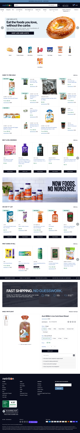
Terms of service (11, 424)
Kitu (19, 224)
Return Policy (40, 389)
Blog (3, 385)
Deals (21, 389)
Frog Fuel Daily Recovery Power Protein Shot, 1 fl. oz (39, 160)
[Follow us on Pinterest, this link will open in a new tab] (25, 422)
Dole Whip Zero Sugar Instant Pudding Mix (8, 160)
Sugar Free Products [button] (53, 9)
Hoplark (35, 261)
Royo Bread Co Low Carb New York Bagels (39, 227)
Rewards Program (24, 395)
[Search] (58, 5)
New (13, 9)
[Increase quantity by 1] (55, 346)
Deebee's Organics (67, 261)
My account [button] (65, 5)
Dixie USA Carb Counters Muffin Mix (72, 81)
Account (39, 385)
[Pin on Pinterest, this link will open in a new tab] (70, 322)
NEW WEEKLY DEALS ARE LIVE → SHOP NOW (38, 1)
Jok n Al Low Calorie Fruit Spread (72, 125)
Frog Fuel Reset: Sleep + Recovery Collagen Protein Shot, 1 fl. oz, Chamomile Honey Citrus (24, 161)
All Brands (22, 383)
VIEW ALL (75, 75)
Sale (21, 391)
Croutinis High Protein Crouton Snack (53, 264)
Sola (50, 224)
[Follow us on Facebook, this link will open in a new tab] (20, 422)
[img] (6, 317)
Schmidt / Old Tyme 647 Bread (11, 98)
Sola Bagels (51, 226)
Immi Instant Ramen (8, 263)
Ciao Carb (32, 79)
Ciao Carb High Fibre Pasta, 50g (33, 81)
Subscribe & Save (23, 393)
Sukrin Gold (70, 110)
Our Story (4, 383)
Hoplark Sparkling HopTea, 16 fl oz (39, 264)
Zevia (20, 261)
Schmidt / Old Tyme (8, 96)
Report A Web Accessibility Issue (11, 414)
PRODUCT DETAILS (73, 311)
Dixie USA (69, 79)
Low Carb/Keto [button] (19, 9)
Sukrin (69, 108)
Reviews (4, 389)
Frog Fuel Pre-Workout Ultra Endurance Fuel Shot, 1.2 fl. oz (70, 161)
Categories (8, 9)
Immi (4, 261)
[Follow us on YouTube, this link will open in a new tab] (27, 422)
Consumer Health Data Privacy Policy (44, 394)
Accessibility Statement (18, 424)
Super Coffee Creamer (24, 226)
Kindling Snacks (52, 157)
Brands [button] (2, 9)
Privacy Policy (4, 424)
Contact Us (39, 387)
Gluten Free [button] (38, 9)
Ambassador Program (7, 393)
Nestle (65, 224)
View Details (10, 171)
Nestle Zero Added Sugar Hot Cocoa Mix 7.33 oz (69, 227)
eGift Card (4, 395)
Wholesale (39, 391)
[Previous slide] (2, 27)
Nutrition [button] (45, 9)
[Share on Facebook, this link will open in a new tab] (68, 322)
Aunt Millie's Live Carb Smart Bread (55, 316)
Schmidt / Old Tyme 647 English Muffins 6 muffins (11, 128)
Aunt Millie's (44, 321)
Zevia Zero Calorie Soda (24, 263)
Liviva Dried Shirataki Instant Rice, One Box (10, 227)
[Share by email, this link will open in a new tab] (75, 322)
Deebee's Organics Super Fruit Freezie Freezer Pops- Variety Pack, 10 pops (70, 265)
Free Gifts (4, 397)
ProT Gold (21, 157)
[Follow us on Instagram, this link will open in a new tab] (22, 422)
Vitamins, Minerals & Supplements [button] (66, 10)
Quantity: (44, 346)
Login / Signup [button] (65, 4)
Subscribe (59, 388)
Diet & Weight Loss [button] (29, 9)
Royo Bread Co (37, 224)
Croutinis (51, 261)
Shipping (39, 383)
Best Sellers (22, 385)
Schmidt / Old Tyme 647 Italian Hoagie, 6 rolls (72, 97)
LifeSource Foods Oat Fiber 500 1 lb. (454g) (49, 99)
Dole (4, 157)
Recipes (4, 387)
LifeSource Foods (44, 96)
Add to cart (24, 171)
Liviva (5, 224)
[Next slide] (77, 27)
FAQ (3, 391)
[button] (75, 5)
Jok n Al (69, 123)
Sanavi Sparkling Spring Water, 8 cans (33, 111)
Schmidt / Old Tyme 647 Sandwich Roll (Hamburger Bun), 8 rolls (49, 128)
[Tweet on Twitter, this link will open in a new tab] (73, 322)
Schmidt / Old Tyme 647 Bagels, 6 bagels (34, 97)
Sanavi (31, 108)
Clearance (76, 9)
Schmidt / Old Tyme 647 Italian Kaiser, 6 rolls (34, 126)
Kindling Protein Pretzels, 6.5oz (54, 160)
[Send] (74, 355)
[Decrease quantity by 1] (48, 346)
